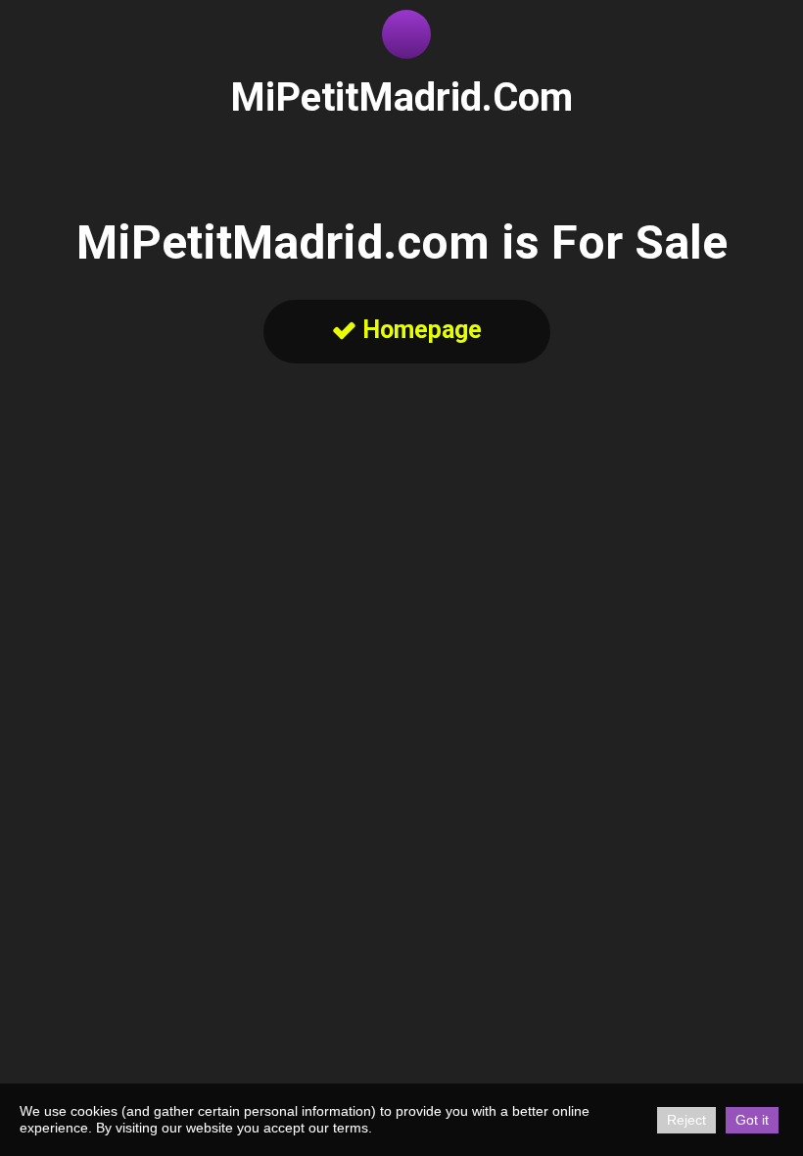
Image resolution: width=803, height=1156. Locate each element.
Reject (686, 1120)
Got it (752, 1120)
